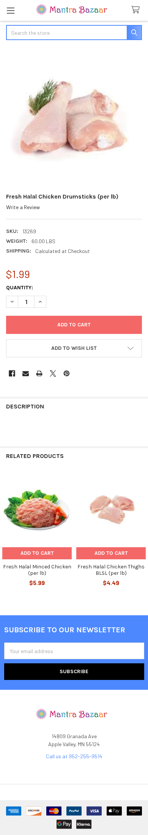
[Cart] (137, 10)
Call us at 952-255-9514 (74, 756)
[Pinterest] (66, 373)
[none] (74, 117)
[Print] (39, 373)
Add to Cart (37, 553)
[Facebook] (12, 373)
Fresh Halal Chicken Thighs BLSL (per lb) (111, 570)
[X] (53, 373)
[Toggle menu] (10, 10)
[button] (74, 348)
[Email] (25, 373)
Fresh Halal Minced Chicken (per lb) (37, 570)
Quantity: (19, 287)
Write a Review (23, 207)
